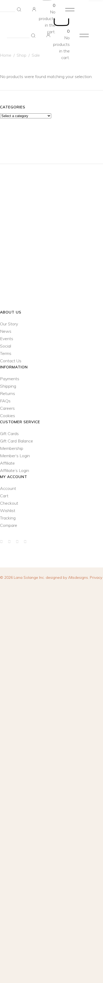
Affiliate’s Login (14, 470)
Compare (8, 525)
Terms (5, 353)
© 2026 (23, 577)
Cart (4, 495)
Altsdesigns (78, 577)
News (5, 331)
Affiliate (7, 463)
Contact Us (10, 360)
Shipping (8, 386)
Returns (7, 393)
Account (8, 488)
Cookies (7, 415)
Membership (11, 448)
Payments (9, 378)
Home (5, 55)
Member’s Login (15, 455)
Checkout (9, 503)
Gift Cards (9, 433)
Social (5, 346)
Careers (7, 408)
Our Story (9, 323)
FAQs (5, 400)
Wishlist (7, 510)
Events (6, 338)
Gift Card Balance (16, 441)
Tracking (8, 518)
